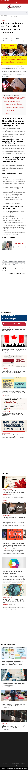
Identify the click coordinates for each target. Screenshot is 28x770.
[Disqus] (14, 293)
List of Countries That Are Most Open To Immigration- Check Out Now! (14, 590)
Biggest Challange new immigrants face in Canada (14, 508)
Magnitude (18, 768)
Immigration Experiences (7, 489)
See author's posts (19, 246)
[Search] (26, 13)
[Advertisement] (14, 456)
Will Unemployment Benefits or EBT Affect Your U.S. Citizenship (14, 320)
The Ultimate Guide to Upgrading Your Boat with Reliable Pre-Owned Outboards (14, 695)
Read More (5, 500)
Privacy (10, 763)
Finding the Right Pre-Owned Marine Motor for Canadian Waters (14, 675)
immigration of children (12, 261)
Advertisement (15, 763)
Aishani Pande (5, 494)
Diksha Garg (4, 35)
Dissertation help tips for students (17, 272)
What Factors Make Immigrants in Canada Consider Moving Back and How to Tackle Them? (14, 534)
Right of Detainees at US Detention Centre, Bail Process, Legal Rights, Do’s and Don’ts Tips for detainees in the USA (14, 716)
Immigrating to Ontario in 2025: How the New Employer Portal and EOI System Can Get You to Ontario (14, 383)
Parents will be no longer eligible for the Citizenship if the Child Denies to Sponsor (13, 264)
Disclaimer (4, 763)
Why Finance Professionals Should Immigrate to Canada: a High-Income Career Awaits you (14, 341)
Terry (3, 331)
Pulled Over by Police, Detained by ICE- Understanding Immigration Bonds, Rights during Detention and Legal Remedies (14, 653)
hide (17, 95)
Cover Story (4, 723)
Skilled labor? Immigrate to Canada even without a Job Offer (13, 269)
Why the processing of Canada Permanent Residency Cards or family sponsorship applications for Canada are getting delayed (14, 426)
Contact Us (22, 763)
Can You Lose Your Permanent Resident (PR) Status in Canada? (14, 482)
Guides (3, 702)
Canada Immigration (5, 20)
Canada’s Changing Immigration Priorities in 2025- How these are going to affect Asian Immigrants (14, 404)
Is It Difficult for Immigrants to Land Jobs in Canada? (14, 562)
